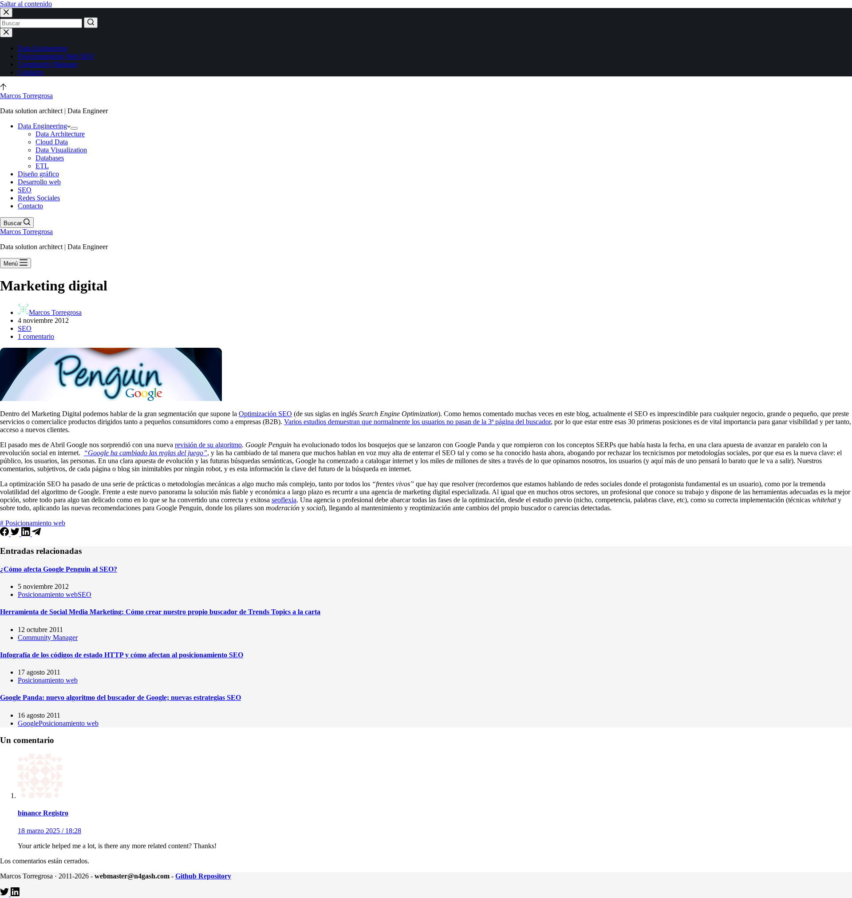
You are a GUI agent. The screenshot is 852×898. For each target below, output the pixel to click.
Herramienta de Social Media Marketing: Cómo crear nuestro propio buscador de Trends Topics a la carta (160, 612)
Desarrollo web (39, 182)
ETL (42, 166)
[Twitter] (16, 533)
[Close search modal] (6, 12)
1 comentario (36, 336)
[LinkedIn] (26, 533)
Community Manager (48, 64)
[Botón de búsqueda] (91, 22)
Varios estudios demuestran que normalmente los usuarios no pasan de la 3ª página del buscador (417, 421)
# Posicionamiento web (32, 523)
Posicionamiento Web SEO (56, 56)
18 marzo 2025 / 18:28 (49, 830)
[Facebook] (5, 533)
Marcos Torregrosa (26, 95)
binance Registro (43, 813)
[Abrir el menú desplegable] (74, 128)
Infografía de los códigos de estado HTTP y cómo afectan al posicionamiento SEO (121, 655)
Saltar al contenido (26, 4)
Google (28, 723)
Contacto (30, 72)
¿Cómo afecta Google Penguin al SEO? (58, 569)
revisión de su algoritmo (208, 445)
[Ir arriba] (3, 87)
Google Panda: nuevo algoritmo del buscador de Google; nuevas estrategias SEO (120, 697)
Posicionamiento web (48, 594)
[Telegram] (36, 533)
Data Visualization (61, 150)
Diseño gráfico (38, 174)
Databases (50, 158)
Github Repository (203, 876)
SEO (25, 190)
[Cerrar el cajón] (6, 32)
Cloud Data (52, 142)
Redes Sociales (39, 198)
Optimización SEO (265, 413)
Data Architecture (60, 134)
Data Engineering (42, 48)
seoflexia (284, 500)
